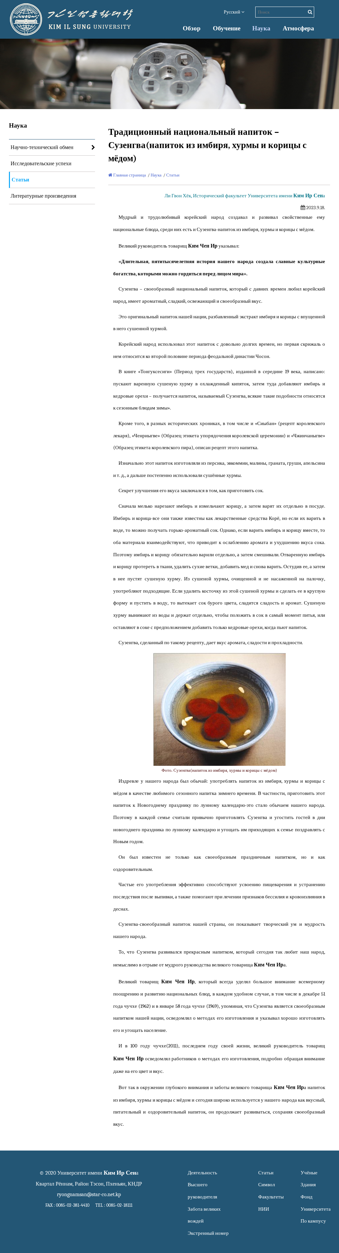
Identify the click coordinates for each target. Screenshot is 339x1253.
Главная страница (129, 175)
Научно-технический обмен (42, 147)
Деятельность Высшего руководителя (202, 1185)
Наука (261, 28)
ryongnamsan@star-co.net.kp (89, 1194)
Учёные (309, 1173)
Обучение (226, 28)
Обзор (192, 28)
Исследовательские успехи (41, 164)
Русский (232, 12)
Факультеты (271, 1197)
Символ (266, 1185)
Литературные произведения (43, 196)
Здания (308, 1185)
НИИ (263, 1209)
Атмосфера (298, 28)
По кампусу (313, 1221)
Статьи (20, 180)
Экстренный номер (208, 1233)
